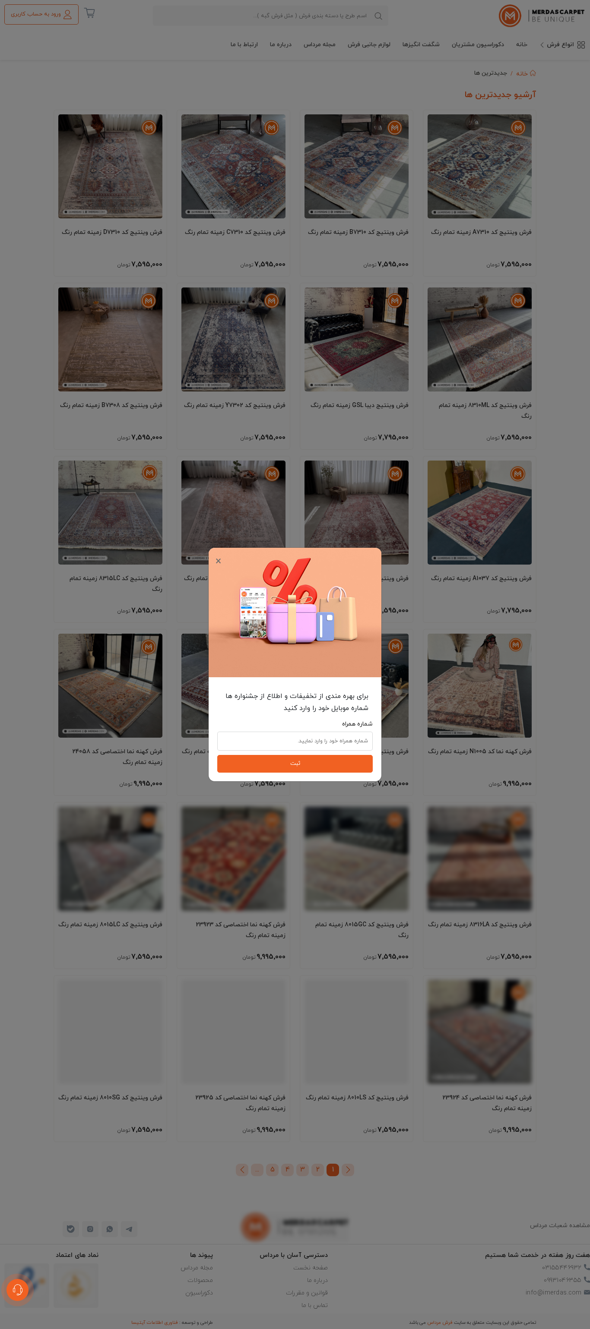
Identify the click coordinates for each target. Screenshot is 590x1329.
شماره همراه (357, 724)
